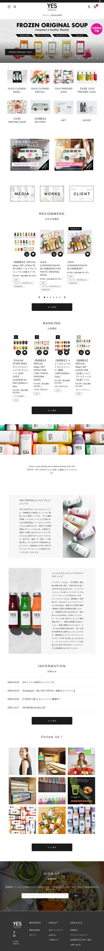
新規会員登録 (56, 15)
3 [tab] (50, 297)
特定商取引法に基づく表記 (80, 940)
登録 (76, 896)
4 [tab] (53, 297)
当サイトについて (56, 930)
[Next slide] (97, 58)
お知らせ (52, 935)
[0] (94, 7)
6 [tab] (59, 297)
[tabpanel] (25, 258)
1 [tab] (44, 297)
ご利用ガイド (54, 940)
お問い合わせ (75, 945)
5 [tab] (56, 297)
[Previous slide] (79, 58)
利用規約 (73, 930)
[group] (52, 41)
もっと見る (52, 307)
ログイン (46, 15)
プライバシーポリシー (79, 935)
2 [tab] (47, 297)
